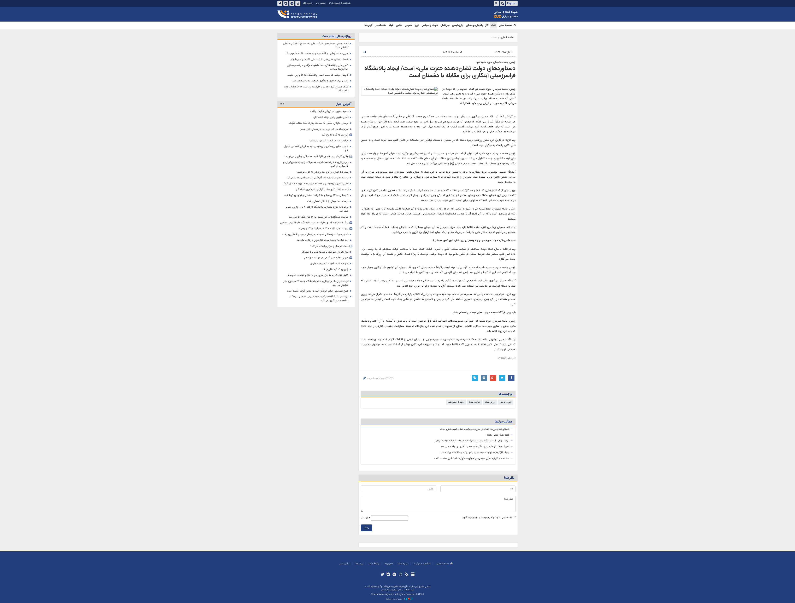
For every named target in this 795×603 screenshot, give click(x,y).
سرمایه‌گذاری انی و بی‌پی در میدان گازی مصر (324, 129)
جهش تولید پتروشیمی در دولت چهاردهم (326, 258)
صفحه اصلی (505, 25)
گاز (487, 25)
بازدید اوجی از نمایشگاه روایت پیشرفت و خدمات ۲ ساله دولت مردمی (472, 441)
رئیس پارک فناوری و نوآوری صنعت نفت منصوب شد (320, 81)
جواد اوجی (505, 402)
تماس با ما (320, 3)
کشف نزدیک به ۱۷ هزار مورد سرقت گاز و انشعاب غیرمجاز (318, 275)
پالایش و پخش (474, 25)
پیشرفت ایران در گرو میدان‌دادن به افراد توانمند (322, 172)
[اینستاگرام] (400, 575)
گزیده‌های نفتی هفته (498, 435)
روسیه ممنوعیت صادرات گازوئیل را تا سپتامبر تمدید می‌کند (317, 178)
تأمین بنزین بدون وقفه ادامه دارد (330, 117)
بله (285, 3)
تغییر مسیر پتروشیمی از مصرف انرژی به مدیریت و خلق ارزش (315, 184)
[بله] (388, 575)
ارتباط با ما (374, 564)
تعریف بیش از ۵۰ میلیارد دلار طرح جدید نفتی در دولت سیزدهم (475, 447)
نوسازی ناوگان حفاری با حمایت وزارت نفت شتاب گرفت (318, 123)
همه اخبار (381, 25)
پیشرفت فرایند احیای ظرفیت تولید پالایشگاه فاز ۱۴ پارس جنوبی (314, 223)
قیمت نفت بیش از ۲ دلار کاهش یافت (327, 201)
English (511, 3)
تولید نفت (474, 402)
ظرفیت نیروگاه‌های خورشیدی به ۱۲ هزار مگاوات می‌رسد (318, 217)
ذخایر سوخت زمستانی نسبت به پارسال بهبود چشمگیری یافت (315, 234)
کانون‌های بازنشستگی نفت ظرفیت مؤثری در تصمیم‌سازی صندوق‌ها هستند (317, 67)
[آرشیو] (412, 575)
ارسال (367, 528)
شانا (491, 14)
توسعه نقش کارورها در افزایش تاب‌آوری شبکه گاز (322, 190)
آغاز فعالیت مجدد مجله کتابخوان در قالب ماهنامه (322, 240)
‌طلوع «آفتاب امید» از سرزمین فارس (329, 264)
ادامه (281, 104)
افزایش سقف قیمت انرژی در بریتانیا (329, 141)
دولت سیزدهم (456, 402)
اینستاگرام (297, 3)
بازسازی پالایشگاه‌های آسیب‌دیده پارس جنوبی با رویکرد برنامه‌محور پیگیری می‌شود (318, 299)
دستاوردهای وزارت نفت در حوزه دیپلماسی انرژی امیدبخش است (474, 429)
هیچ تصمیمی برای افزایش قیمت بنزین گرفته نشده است (317, 291)
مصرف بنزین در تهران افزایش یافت (329, 112)
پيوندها (359, 564)
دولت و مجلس (430, 25)
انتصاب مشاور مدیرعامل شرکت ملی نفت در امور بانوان (319, 60)
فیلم (391, 25)
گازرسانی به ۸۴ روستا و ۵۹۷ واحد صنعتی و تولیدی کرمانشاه (316, 195)
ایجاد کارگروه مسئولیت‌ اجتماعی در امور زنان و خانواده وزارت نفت (474, 453)
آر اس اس (345, 564)
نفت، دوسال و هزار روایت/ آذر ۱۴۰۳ (329, 246)
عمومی (408, 25)
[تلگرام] (394, 575)
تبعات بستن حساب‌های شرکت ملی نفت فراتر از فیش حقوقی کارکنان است (315, 46)
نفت (493, 25)
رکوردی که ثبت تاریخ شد (335, 135)
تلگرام (291, 3)
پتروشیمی (457, 25)
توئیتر (279, 3)
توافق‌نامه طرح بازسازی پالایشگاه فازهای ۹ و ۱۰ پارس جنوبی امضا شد (316, 209)
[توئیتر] (382, 575)
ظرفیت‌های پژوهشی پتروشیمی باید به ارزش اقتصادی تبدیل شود (316, 149)
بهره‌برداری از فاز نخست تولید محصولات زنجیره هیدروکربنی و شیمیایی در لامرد (315, 164)
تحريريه (389, 564)
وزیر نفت (490, 402)
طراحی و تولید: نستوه (396, 599)
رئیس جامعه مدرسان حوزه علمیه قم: (496, 62)
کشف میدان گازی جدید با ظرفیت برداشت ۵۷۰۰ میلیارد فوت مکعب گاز (316, 89)
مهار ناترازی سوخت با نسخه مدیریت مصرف (325, 252)
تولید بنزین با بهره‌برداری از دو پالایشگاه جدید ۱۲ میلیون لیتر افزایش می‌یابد (315, 283)
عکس (399, 25)
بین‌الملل (444, 25)
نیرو (417, 25)
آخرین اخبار (343, 104)
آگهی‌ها (368, 25)
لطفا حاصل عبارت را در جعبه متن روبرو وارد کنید (489, 517)
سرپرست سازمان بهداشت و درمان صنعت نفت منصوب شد (316, 54)
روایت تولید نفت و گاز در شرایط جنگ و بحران (323, 229)
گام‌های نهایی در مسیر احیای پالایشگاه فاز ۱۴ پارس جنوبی (317, 75)
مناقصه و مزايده (422, 564)
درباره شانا (307, 3)
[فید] (406, 575)
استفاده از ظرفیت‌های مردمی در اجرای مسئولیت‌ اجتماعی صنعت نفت (471, 458)
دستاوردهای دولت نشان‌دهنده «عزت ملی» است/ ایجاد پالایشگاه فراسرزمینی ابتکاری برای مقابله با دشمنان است (440, 72)
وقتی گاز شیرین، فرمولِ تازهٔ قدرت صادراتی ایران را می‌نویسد (316, 157)
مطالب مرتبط (503, 422)
